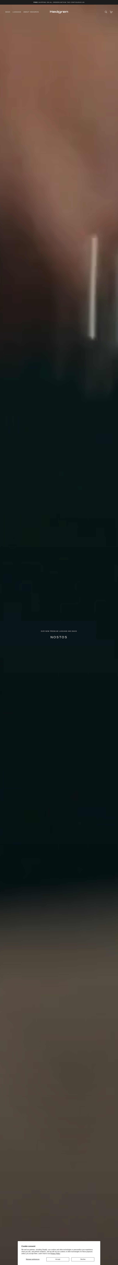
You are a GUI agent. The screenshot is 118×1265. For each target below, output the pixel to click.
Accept (57, 1259)
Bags (8, 12)
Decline (82, 1259)
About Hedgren (31, 12)
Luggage (17, 12)
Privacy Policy (55, 1253)
